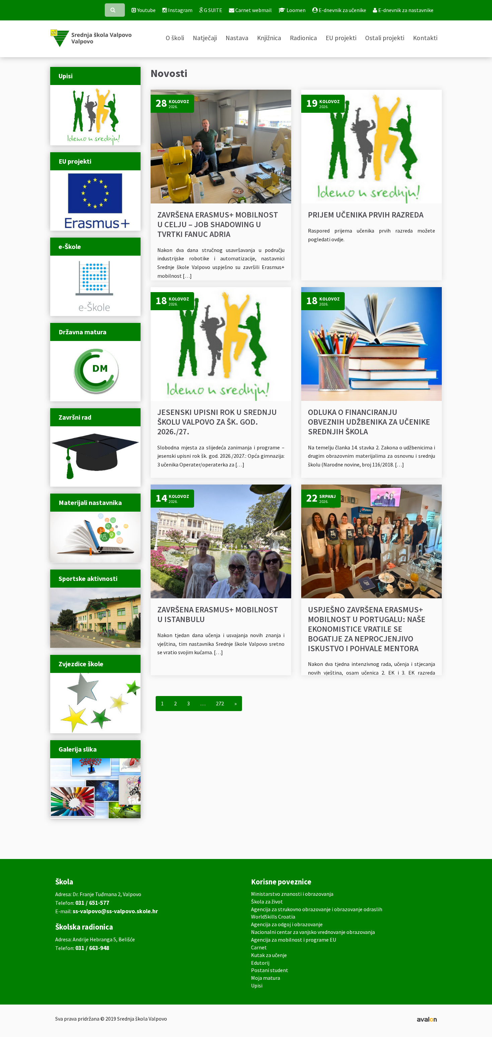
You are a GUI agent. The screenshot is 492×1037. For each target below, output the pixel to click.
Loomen (295, 10)
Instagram (179, 10)
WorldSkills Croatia (273, 916)
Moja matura (265, 977)
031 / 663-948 (92, 948)
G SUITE (212, 10)
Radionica (303, 38)
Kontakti (425, 38)
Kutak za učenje (269, 955)
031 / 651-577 (92, 902)
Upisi (256, 985)
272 (220, 703)
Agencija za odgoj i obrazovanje (287, 924)
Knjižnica (269, 38)
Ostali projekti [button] (384, 38)
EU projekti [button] (341, 38)
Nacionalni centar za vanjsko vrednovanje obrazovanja (313, 932)
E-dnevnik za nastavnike (405, 10)
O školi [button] (175, 38)
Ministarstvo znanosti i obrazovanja (292, 893)
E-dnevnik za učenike (342, 10)
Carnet (259, 947)
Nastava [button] (237, 38)
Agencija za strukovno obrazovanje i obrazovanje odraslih (316, 909)
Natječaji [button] (205, 38)
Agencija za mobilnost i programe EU (293, 939)
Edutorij (260, 962)
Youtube (146, 10)
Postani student (269, 970)
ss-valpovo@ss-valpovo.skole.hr (115, 911)
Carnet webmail (253, 10)
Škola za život (267, 901)
